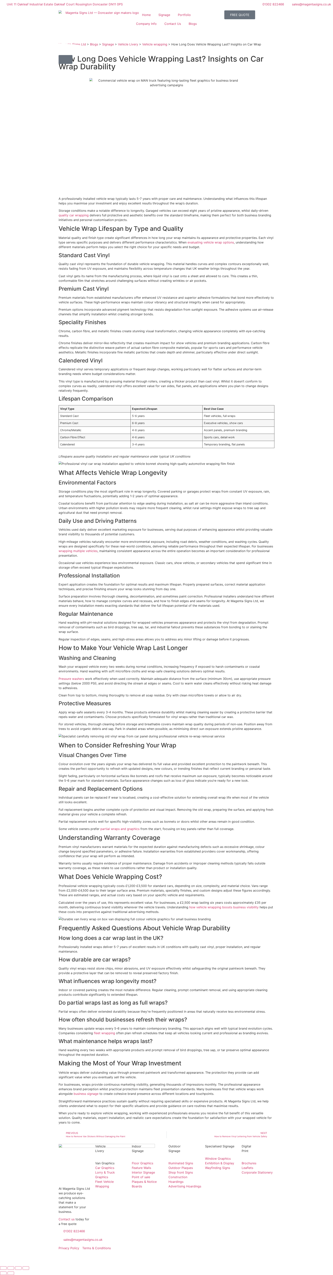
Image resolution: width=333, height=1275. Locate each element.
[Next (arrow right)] (11, 1273)
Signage (164, 15)
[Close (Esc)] (26, 1268)
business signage (86, 1094)
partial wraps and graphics (120, 829)
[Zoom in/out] (3, 1268)
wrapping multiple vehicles (78, 551)
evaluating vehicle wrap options (211, 242)
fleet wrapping (105, 1033)
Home (146, 15)
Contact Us (172, 24)
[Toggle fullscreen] (11, 1268)
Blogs (193, 24)
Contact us (67, 1219)
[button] (65, 59)
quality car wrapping (74, 215)
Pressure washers (71, 679)
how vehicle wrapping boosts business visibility (224, 907)
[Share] (18, 1268)
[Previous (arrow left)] (3, 1273)
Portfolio (184, 15)
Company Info (146, 24)
